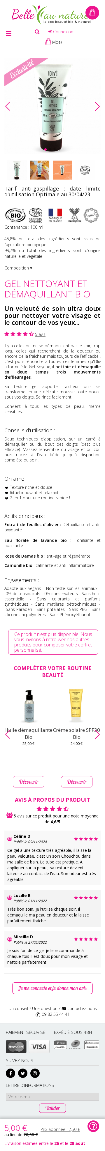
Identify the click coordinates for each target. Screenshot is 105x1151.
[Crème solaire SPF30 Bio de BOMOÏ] (76, 705)
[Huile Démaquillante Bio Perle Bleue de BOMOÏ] (28, 705)
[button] (97, 106)
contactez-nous (82, 1008)
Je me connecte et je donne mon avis (52, 988)
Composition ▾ (18, 268)
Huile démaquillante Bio (28, 733)
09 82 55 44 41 (56, 1014)
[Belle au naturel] (52, 14)
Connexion (62, 31)
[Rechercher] (37, 32)
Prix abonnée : (60, 1129)
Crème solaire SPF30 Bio (76, 733)
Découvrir (28, 781)
